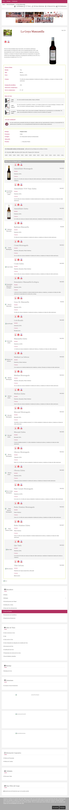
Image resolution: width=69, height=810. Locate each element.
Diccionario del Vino (8, 646)
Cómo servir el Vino (8, 639)
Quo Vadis (18, 545)
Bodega (8, 1)
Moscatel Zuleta (19, 432)
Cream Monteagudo (21, 245)
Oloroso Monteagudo (21, 452)
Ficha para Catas (8, 776)
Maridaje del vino (8, 671)
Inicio (4, 1)
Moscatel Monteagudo (22, 412)
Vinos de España (10, 4)
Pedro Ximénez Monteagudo (24, 507)
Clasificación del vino (9, 649)
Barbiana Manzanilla (21, 227)
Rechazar (62, 807)
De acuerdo (55, 807)
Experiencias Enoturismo (9, 618)
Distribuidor (14, 1)
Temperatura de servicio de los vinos (12, 653)
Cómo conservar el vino (9, 632)
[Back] (5, 581)
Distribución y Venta (8, 604)
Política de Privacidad (9, 758)
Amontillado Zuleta (21, 209)
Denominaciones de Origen (10, 601)
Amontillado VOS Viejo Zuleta (25, 189)
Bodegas (6, 598)
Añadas (5, 594)
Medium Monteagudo (22, 375)
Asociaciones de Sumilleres (10, 614)
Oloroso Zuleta (19, 470)
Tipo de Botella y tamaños (10, 656)
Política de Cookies (8, 761)
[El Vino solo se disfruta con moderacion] (34, 739)
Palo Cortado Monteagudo (23, 489)
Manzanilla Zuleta (20, 339)
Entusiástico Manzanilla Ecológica (26, 282)
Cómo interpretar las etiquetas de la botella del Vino (16, 643)
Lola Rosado (18, 320)
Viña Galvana (19, 565)
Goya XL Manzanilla (21, 302)
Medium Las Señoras (21, 357)
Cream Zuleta (19, 264)
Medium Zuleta (19, 394)
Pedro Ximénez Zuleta (22, 525)
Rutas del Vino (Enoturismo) (10, 608)
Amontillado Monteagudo (23, 169)
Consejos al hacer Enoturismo (11, 685)
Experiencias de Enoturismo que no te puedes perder (16, 791)
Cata (5, 636)
